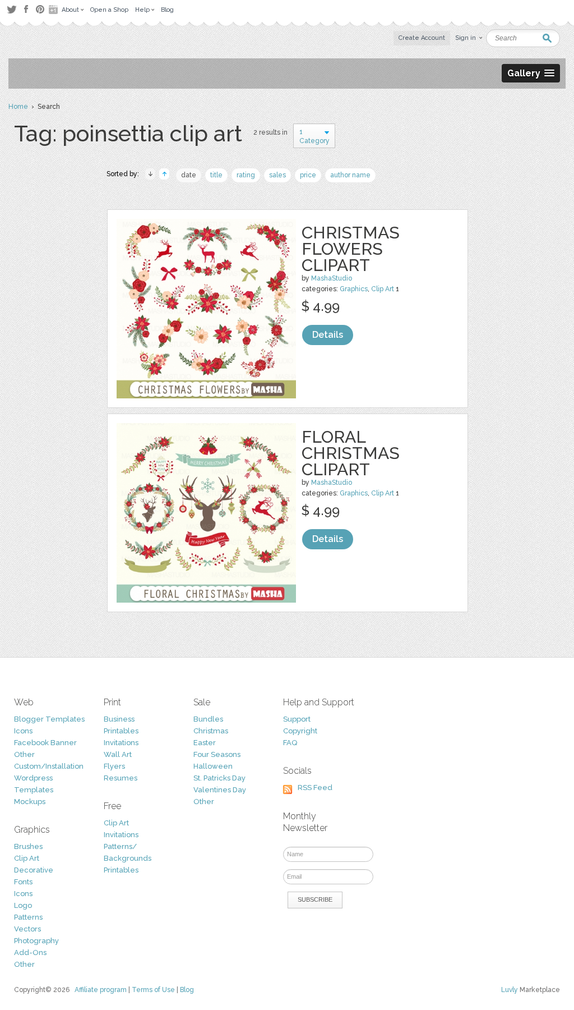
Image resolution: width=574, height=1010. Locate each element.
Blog (187, 990)
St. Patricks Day (219, 778)
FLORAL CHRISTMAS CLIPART (351, 453)
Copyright (300, 731)
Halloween (213, 766)
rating (246, 175)
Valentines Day (219, 790)
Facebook (25, 9)
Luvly (509, 990)
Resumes (120, 778)
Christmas (210, 731)
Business (119, 719)
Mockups (29, 801)
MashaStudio (331, 278)
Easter (204, 742)
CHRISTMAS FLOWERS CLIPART (351, 249)
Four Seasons (216, 754)
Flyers (114, 766)
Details (327, 334)
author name (350, 175)
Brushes (28, 846)
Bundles (208, 719)
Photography (36, 940)
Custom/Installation (49, 766)
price (308, 175)
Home (18, 107)
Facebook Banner (45, 742)
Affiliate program (101, 990)
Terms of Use (153, 990)
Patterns (28, 917)
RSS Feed (315, 787)
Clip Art (382, 289)
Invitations (121, 742)
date (188, 175)
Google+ (54, 9)
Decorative (33, 870)
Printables (121, 731)
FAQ (290, 742)
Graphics (354, 289)
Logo (23, 905)
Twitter (11, 9)
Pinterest (40, 9)
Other (24, 754)
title (216, 175)
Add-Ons (30, 952)
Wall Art (118, 754)
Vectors (27, 929)
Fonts (23, 882)
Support (297, 719)
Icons (23, 731)
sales (277, 175)
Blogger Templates (49, 719)
